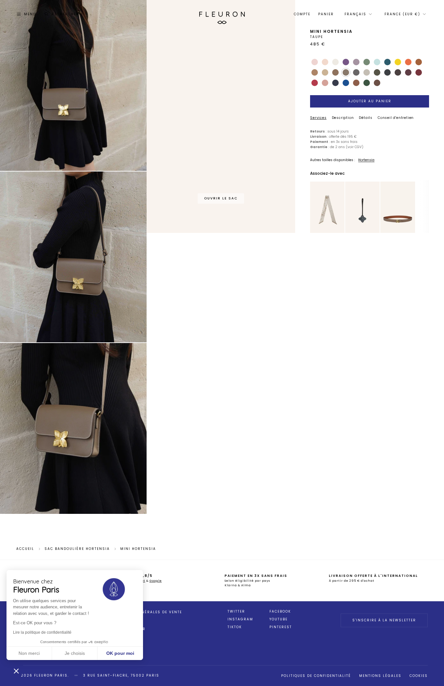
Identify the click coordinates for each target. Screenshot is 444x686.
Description (343, 117)
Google (156, 581)
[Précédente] (314, 207)
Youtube (278, 619)
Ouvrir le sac (221, 198)
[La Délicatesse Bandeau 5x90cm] (327, 207)
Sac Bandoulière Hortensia (77, 549)
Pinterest (280, 627)
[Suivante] (340, 207)
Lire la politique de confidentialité (42, 632)
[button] (16, 671)
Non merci (29, 653)
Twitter (236, 612)
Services (318, 117)
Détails (365, 117)
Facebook (280, 612)
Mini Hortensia (138, 549)
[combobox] (358, 14)
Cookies (419, 675)
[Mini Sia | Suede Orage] (362, 207)
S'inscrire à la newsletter (384, 620)
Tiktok (235, 627)
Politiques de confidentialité (316, 675)
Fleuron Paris (51, 675)
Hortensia (366, 160)
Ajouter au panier (369, 101)
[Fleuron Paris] (222, 14)
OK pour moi (120, 653)
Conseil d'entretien (396, 117)
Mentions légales (380, 675)
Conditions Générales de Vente (144, 612)
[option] (327, 208)
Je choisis (75, 653)
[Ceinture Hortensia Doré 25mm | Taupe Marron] (397, 207)
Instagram (240, 619)
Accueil (25, 549)
